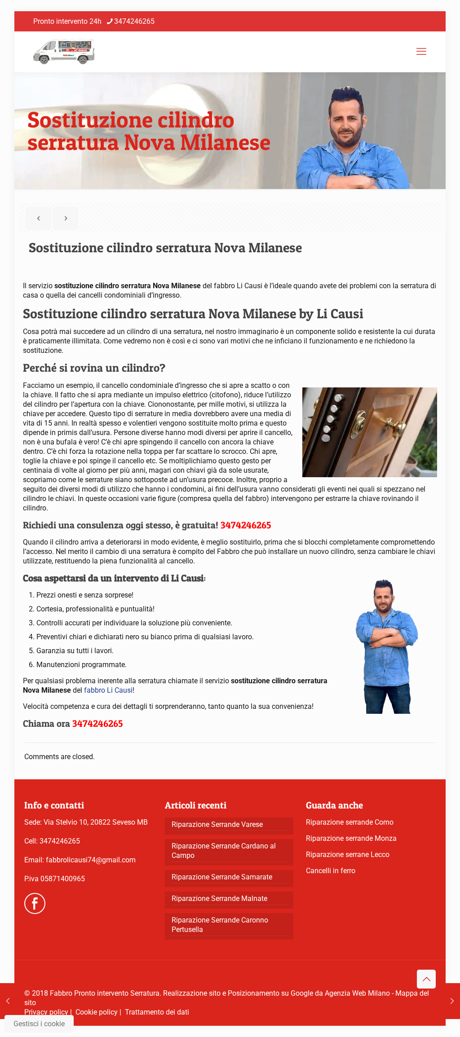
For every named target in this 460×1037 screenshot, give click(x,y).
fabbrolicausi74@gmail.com (91, 860)
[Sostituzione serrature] (63, 51)
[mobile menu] (421, 51)
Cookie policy (96, 1012)
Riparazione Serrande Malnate (219, 898)
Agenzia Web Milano (357, 993)
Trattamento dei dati (157, 1012)
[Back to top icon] (426, 979)
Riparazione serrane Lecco (347, 854)
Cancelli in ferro (330, 870)
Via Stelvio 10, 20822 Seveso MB (96, 822)
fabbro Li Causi (108, 690)
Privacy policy (46, 1012)
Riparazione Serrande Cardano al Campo (224, 851)
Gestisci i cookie (39, 1023)
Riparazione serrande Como (350, 822)
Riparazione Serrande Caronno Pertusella (220, 925)
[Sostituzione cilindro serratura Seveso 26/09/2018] (8, 1001)
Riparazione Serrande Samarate (222, 877)
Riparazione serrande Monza (351, 838)
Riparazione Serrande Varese (217, 824)
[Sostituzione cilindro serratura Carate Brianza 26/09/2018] (452, 1001)
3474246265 (134, 21)
